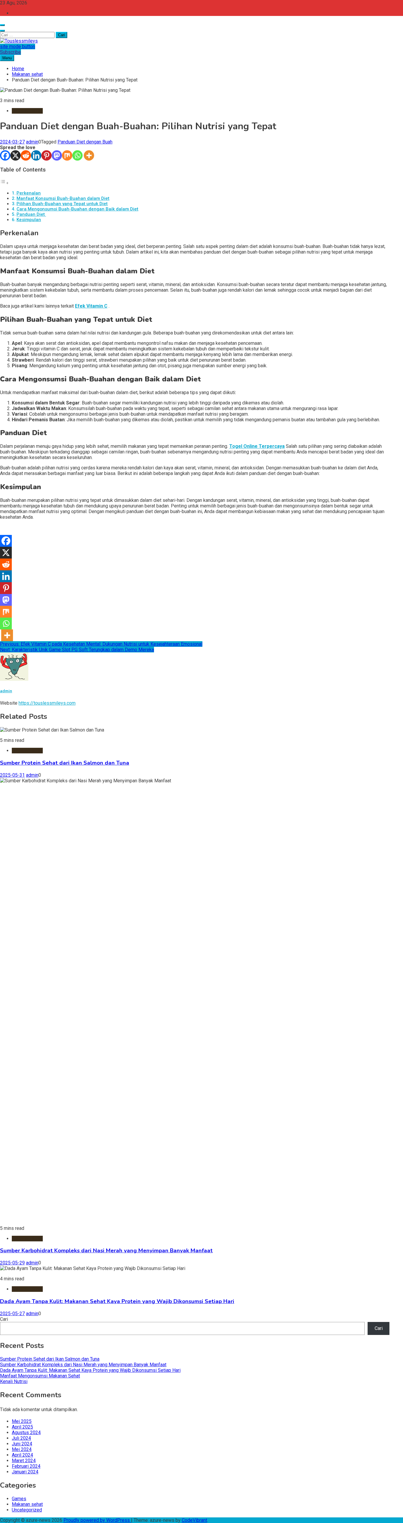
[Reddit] (26, 155)
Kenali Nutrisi (13, 1381)
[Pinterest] (46, 155)
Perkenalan (29, 193)
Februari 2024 (26, 1466)
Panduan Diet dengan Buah (85, 142)
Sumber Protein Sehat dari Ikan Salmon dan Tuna (64, 763)
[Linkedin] (36, 155)
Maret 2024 (24, 1460)
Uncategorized (27, 1510)
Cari (4, 1319)
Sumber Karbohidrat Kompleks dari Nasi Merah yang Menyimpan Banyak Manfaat (106, 1250)
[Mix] (67, 155)
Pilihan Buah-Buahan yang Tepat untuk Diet (62, 203)
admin (32, 142)
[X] (15, 155)
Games (19, 1498)
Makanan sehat (27, 111)
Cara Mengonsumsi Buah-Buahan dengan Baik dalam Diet (77, 209)
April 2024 (22, 1455)
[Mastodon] (57, 155)
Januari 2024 (25, 1472)
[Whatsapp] (77, 155)
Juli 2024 (21, 1438)
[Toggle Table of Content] (4, 183)
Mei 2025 (22, 1421)
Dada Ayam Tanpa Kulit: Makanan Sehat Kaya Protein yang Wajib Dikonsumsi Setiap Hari (117, 1301)
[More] (89, 155)
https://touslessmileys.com (47, 703)
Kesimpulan (29, 219)
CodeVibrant (194, 1520)
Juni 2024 (22, 1444)
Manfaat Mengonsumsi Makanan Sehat (40, 1376)
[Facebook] (5, 155)
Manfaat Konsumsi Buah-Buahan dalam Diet (63, 198)
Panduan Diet (31, 214)
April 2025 (22, 1427)
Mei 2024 (22, 1449)
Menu (7, 58)
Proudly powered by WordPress (97, 1520)
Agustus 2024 (26, 1432)
